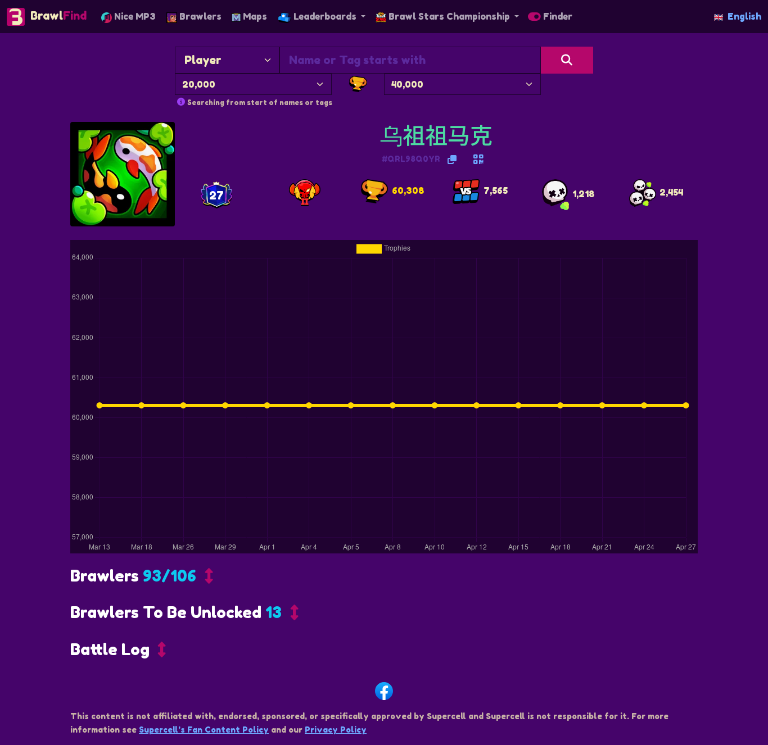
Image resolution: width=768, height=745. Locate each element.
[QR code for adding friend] (478, 159)
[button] (141, 578)
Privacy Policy (336, 729)
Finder (556, 16)
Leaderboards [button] (325, 16)
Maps (254, 16)
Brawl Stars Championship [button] (449, 16)
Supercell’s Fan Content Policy (204, 729)
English (744, 16)
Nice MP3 (134, 16)
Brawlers (199, 16)
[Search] (567, 60)
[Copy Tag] (452, 159)
